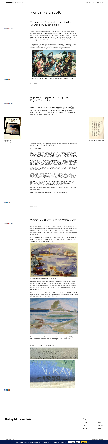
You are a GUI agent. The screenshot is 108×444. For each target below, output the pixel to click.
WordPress (100, 439)
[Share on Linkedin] (9, 28)
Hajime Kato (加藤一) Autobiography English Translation (49, 98)
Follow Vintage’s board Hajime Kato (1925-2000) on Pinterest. (48, 192)
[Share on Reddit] (7, 28)
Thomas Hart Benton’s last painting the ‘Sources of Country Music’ (51, 23)
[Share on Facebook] (4, 28)
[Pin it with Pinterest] (8, 28)
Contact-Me (90, 2)
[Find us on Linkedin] (7, 79)
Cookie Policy (99, 2)
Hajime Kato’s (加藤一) (69, 107)
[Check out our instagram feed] (9, 79)
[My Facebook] (4, 79)
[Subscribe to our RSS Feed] (8, 79)
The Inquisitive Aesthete (14, 2)
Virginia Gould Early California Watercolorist (53, 220)
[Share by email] (12, 28)
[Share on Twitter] (5, 28)
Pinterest (33, 189)
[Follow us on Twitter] (5, 79)
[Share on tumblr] (11, 28)
